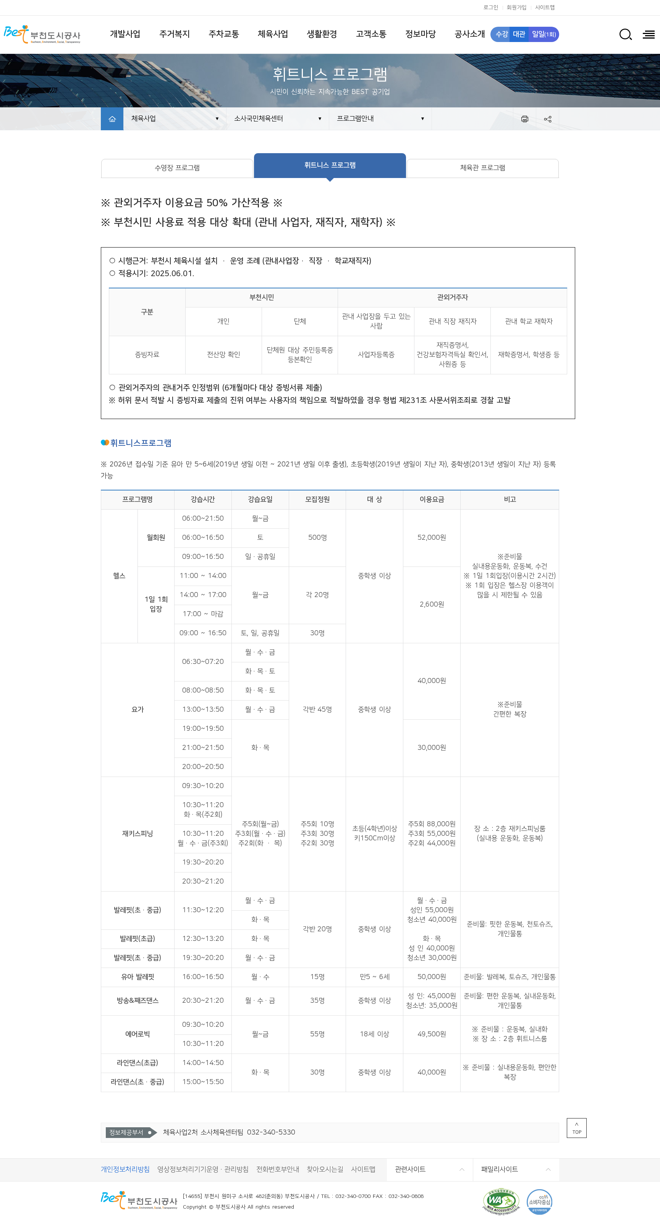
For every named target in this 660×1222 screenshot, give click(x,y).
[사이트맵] (648, 34)
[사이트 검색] (625, 34)
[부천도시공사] (42, 34)
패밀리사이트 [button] (499, 1169)
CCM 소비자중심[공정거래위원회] (539, 1202)
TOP (577, 1132)
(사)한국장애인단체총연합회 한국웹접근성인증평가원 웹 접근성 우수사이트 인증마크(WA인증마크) (501, 1202)
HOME (112, 118)
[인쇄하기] (524, 119)
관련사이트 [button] (410, 1169)
